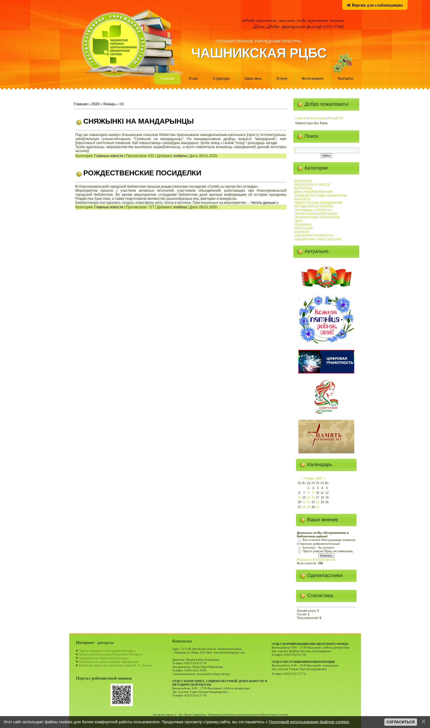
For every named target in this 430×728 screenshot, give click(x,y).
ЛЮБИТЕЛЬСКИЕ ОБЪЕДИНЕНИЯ (318, 203)
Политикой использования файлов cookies (309, 722)
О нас (193, 78)
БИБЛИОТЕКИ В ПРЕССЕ (312, 184)
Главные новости (108, 156)
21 (303, 502)
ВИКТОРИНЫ (303, 188)
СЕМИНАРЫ (303, 224)
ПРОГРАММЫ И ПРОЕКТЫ (313, 210)
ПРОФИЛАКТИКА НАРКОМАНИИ (317, 217)
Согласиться (401, 722)
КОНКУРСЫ (302, 199)
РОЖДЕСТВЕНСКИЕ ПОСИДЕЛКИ (142, 173)
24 (317, 502)
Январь (109, 104)
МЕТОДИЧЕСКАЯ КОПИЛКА (313, 206)
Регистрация (317, 118)
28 (303, 507)
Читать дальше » (265, 203)
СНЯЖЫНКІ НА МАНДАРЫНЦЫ (138, 121)
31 (317, 507)
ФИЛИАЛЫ (301, 232)
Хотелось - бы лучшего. (319, 547)
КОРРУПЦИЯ (303, 228)
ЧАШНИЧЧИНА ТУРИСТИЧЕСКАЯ (317, 239)
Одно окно (253, 78)
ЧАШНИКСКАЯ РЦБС (259, 52)
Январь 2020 (313, 478)
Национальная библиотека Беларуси (104, 658)
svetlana (180, 156)
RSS (340, 118)
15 (308, 497)
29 (308, 507)
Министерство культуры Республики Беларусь (110, 654)
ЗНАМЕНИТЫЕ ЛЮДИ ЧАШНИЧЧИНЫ (320, 195)
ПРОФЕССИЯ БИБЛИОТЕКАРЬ (316, 213)
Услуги (281, 78)
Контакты (345, 78)
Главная (167, 78)
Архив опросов (325, 559)
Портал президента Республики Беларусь (107, 651)
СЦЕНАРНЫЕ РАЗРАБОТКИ (313, 235)
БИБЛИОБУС (303, 181)
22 (308, 502)
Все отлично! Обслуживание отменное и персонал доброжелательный (326, 542)
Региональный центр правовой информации (108, 661)
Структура (221, 78)
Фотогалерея (312, 78)
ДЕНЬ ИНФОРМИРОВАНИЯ (313, 192)
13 (299, 497)
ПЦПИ (298, 221)
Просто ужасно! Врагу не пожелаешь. (328, 551)
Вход (331, 118)
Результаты (305, 559)
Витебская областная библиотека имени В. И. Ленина (115, 665)
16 (313, 497)
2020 (95, 104)
